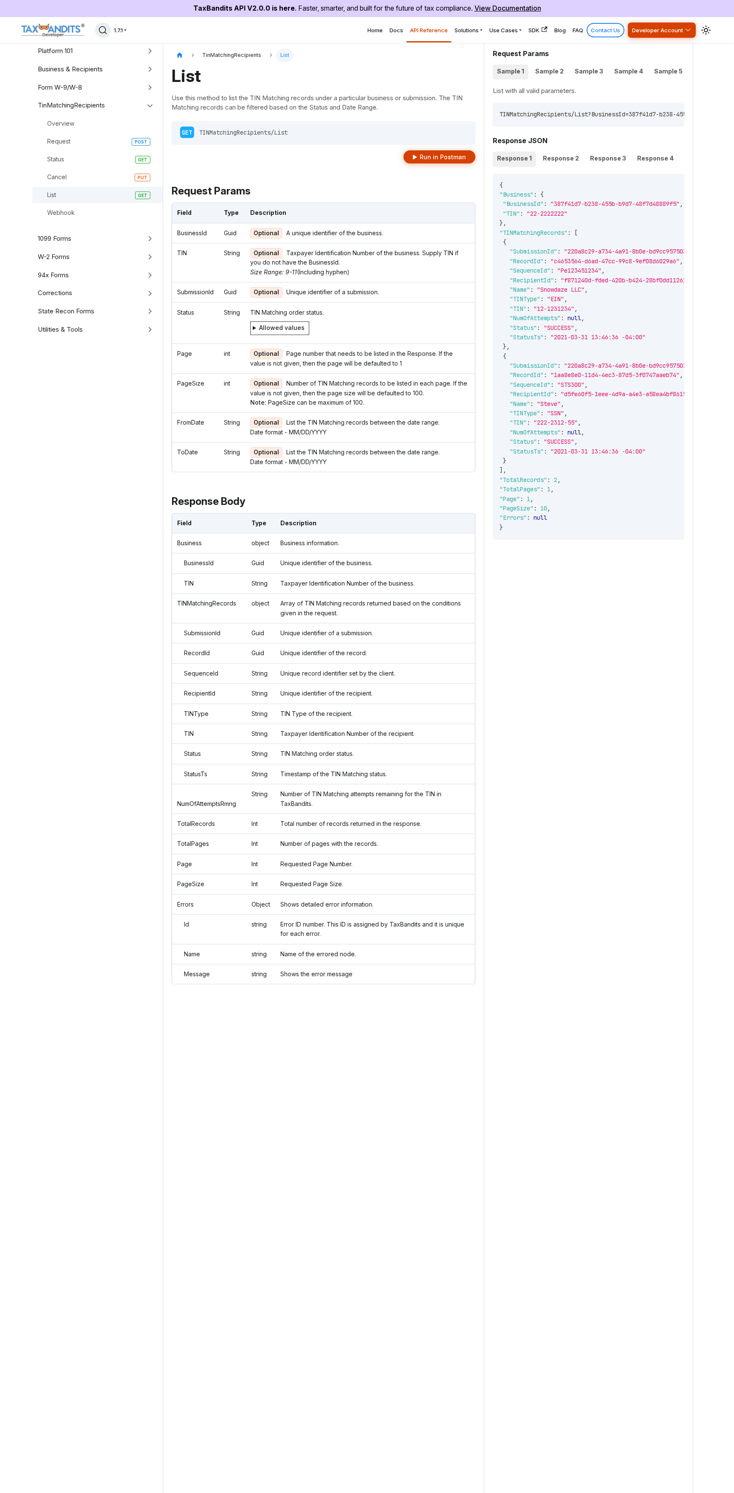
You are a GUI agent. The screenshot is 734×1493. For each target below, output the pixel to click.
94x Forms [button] (53, 275)
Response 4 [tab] (655, 158)
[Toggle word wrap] (658, 113)
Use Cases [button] (503, 30)
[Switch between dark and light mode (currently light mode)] (706, 30)
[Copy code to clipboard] (674, 113)
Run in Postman (443, 157)
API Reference (429, 30)
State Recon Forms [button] (66, 311)
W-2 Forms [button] (54, 257)
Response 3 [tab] (608, 158)
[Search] (102, 30)
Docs (396, 30)
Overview (60, 123)
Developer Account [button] (657, 30)
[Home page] (180, 55)
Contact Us (605, 30)
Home (375, 30)
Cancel (57, 176)
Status (55, 159)
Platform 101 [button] (55, 51)
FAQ (578, 30)
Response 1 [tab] (514, 158)
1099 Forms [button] (54, 238)
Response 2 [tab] (561, 158)
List (51, 194)
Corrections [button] (55, 293)
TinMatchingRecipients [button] (71, 105)
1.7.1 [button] (118, 30)
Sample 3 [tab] (589, 71)
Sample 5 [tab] (668, 71)
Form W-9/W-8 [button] (60, 87)
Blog (560, 30)
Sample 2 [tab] (549, 71)
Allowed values (282, 327)
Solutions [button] (467, 30)
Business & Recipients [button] (70, 69)
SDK (533, 30)
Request (59, 141)
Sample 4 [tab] (628, 71)
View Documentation (507, 8)
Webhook (61, 212)
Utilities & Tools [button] (60, 329)
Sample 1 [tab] (510, 71)
